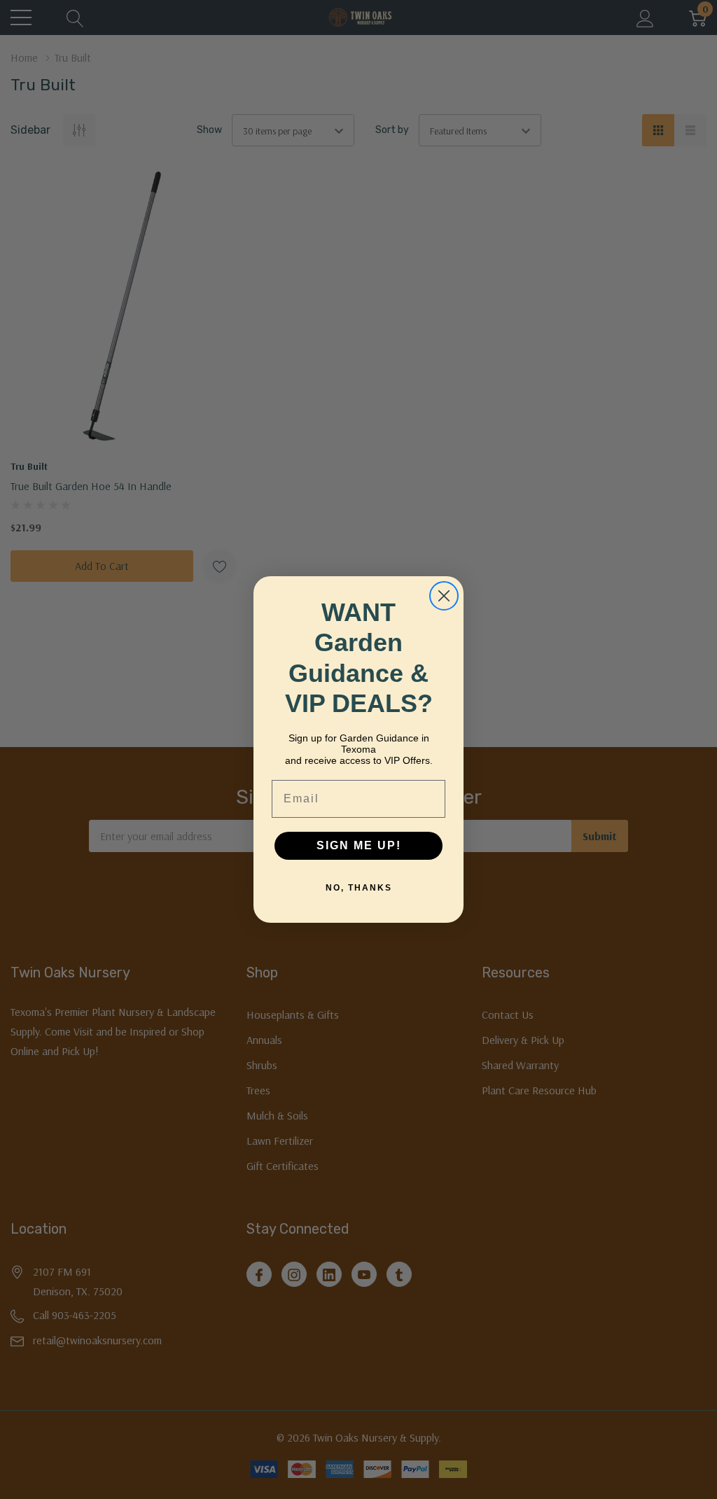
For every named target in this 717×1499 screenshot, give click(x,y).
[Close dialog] (444, 595)
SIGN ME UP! (358, 845)
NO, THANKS (359, 888)
